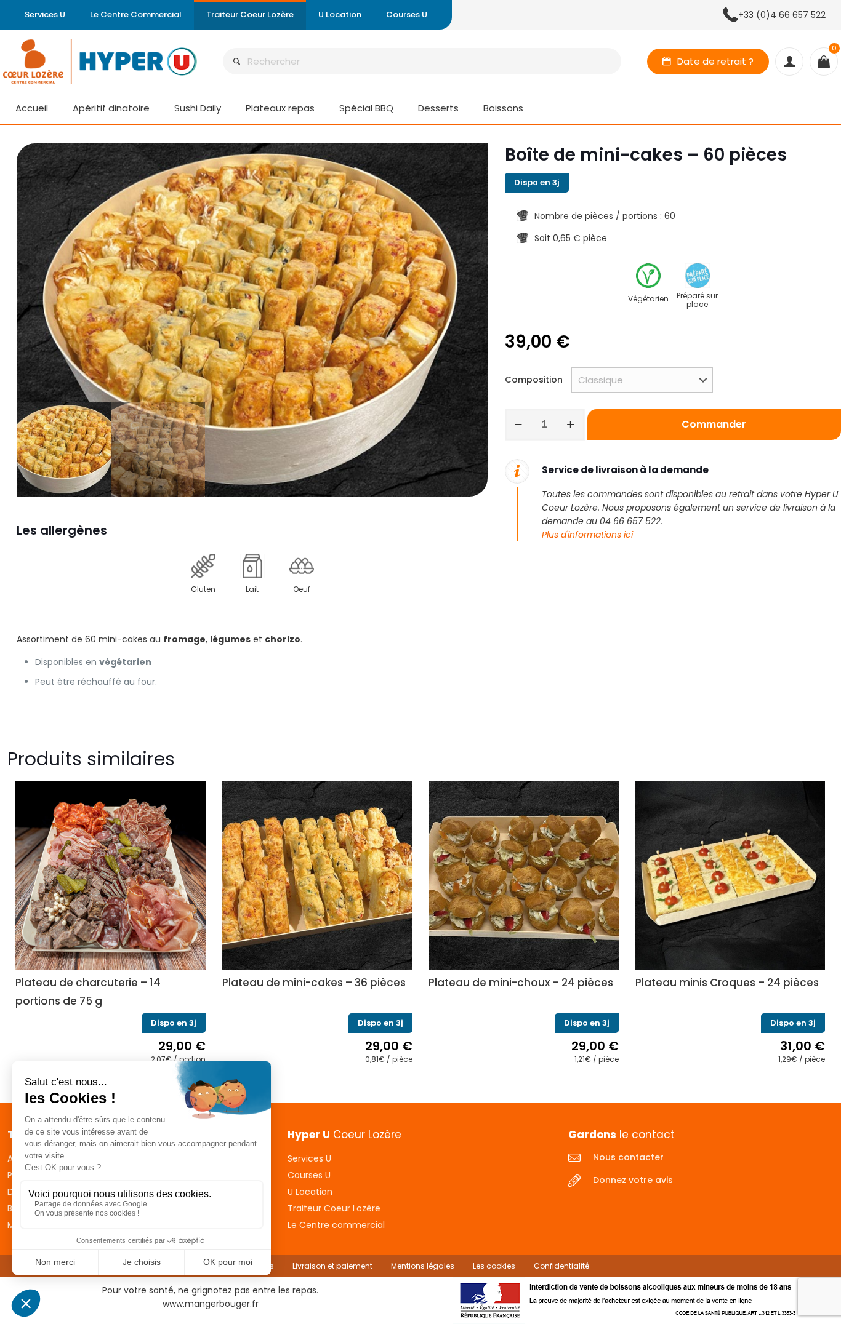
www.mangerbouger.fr (211, 1304)
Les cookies (494, 1266)
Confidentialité (561, 1266)
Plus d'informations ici (587, 534)
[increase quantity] (571, 424)
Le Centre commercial (336, 1225)
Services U (309, 1158)
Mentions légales (422, 1266)
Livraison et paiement (332, 1266)
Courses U (309, 1175)
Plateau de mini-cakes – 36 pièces (314, 982)
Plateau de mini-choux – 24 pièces (521, 982)
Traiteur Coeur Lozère (334, 1208)
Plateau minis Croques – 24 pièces (727, 982)
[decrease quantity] (518, 424)
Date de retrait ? (715, 61)
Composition (534, 379)
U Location (310, 1192)
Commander (714, 424)
